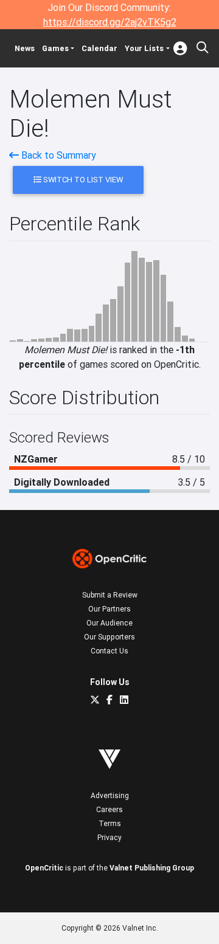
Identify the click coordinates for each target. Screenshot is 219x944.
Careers (109, 809)
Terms (110, 823)
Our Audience (109, 622)
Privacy (109, 837)
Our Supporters (109, 636)
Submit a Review (109, 594)
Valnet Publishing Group (151, 867)
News (25, 48)
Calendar (99, 48)
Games (55, 48)
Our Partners (109, 608)
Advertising (110, 795)
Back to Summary (57, 155)
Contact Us (109, 650)
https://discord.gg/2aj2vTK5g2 (109, 22)
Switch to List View (82, 179)
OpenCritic (44, 867)
